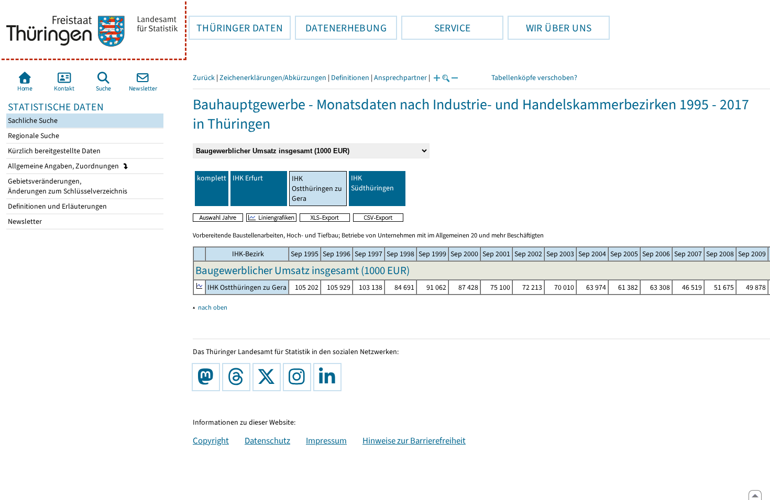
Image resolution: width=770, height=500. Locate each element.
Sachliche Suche (32, 121)
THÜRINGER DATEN (236, 28)
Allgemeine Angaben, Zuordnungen (64, 166)
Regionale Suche (32, 136)
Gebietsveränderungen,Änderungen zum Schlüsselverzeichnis (66, 186)
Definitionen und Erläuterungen (56, 206)
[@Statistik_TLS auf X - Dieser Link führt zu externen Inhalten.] (269, 377)
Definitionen (350, 78)
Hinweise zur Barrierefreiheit (414, 440)
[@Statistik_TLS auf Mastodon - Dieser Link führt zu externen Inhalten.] (208, 377)
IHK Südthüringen (372, 183)
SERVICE (435, 28)
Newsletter (24, 221)
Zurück (204, 78)
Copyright (211, 440)
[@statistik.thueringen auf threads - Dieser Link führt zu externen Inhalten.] (238, 377)
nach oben (212, 307)
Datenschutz (267, 440)
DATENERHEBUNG (341, 28)
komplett (211, 178)
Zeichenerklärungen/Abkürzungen (272, 78)
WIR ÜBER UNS (549, 28)
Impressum (326, 440)
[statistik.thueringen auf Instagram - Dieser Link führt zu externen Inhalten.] (299, 377)
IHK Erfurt (248, 178)
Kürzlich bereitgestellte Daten (53, 151)
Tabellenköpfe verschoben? (534, 78)
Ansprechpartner (400, 78)
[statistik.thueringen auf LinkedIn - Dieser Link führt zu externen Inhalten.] (329, 377)
